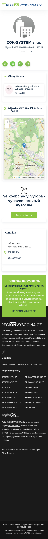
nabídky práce (40, 338)
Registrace (22, 364)
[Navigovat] (5, 63)
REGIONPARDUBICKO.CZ (35, 377)
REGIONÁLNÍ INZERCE (24, 311)
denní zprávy (23, 334)
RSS (40, 364)
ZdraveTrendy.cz (8, 453)
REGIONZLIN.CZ (31, 392)
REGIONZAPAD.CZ (9, 382)
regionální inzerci (16, 345)
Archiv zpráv (32, 364)
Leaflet (18, 177)
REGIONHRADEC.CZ (10, 408)
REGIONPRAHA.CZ (9, 392)
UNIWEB (5, 433)
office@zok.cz (14, 258)
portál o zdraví (21, 450)
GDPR (19, 527)
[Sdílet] (27, 63)
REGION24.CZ (31, 408)
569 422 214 (13, 252)
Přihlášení (12, 364)
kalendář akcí (29, 338)
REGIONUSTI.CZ (8, 398)
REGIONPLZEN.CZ (9, 377)
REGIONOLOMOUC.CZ (34, 398)
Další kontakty (23, 215)
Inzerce (4, 364)
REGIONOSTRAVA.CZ (34, 403)
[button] (24, 145)
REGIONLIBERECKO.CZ (11, 403)
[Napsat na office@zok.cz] (20, 63)
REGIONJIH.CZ (8, 387)
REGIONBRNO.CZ (32, 387)
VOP (24, 527)
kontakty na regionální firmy (12, 338)
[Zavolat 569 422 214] (12, 63)
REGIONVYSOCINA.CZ (34, 382)
